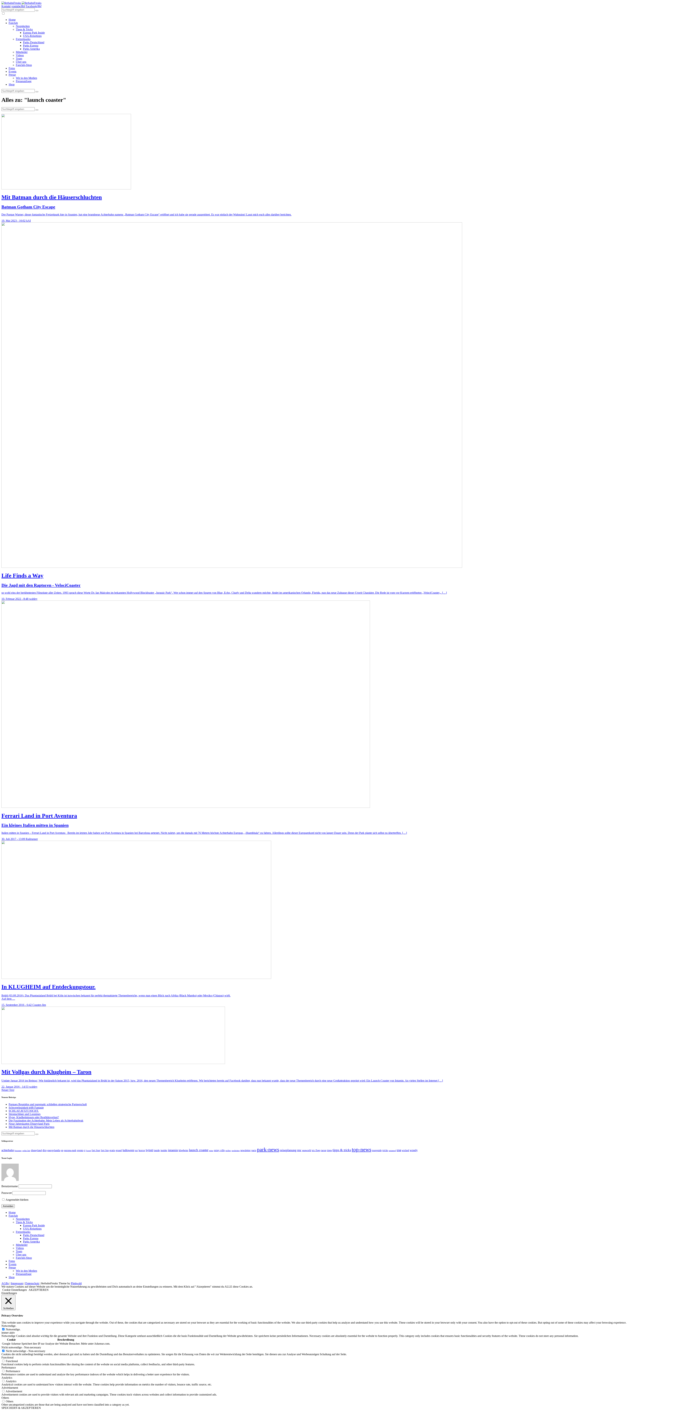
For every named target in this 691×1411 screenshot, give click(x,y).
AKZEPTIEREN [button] (39, 1289)
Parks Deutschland (33, 42)
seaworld (306, 1150)
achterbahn (7, 1150)
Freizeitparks (23, 39)
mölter (228, 1151)
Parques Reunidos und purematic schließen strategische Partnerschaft (48, 1104)
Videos (20, 55)
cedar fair (26, 1151)
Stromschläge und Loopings (24, 1114)
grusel (119, 1150)
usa (399, 1150)
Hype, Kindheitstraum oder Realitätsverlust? (34, 1117)
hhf (136, 1151)
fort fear (96, 1150)
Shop (12, 84)
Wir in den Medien (26, 78)
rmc (299, 1150)
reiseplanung (288, 1150)
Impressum (17, 1283)
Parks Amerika (31, 48)
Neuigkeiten (23, 26)
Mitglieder (22, 52)
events (80, 1150)
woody (414, 1150)
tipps (329, 1150)
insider (164, 1150)
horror (142, 1150)
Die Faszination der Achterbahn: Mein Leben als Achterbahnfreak (46, 1120)
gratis (112, 1150)
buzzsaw (18, 1151)
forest (88, 1151)
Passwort (6, 1192)
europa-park (70, 1150)
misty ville (219, 1150)
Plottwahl (76, 1283)
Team (19, 58)
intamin (173, 1150)
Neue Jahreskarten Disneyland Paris (29, 1123)
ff (84, 1151)
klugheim (183, 1150)
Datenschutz (32, 1283)
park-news (268, 1149)
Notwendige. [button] (8, 1325)
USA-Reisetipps (32, 35)
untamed (392, 1151)
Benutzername (9, 1186)
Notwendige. (13, 1329)
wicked (405, 1150)
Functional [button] (7, 1357)
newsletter (245, 1150)
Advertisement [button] (9, 1387)
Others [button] (5, 1397)
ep (62, 1150)
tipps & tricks (342, 1150)
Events (12, 71)
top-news (361, 1149)
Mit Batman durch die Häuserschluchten (31, 1127)
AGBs (5, 1283)
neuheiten (236, 1151)
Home (12, 19)
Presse (12, 74)
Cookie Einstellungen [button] (14, 1289)
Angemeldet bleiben (16, 1199)
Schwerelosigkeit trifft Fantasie (26, 1107)
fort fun (105, 1150)
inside (157, 1150)
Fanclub (13, 22)
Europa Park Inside (34, 32)
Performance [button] (8, 1367)
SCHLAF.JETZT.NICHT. (24, 1110)
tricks (385, 1150)
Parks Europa (30, 45)
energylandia (53, 1150)
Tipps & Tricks (24, 29)
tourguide (377, 1150)
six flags (316, 1150)
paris (253, 1150)
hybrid (149, 1150)
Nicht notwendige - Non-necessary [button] (21, 1347)
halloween (128, 1150)
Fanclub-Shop (24, 65)
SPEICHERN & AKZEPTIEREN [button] (21, 1407)
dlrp (44, 1150)
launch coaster (198, 1150)
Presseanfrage (23, 81)
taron (323, 1150)
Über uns (21, 61)
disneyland (36, 1150)
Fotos (12, 68)
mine (211, 1151)
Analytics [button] (6, 1377)
